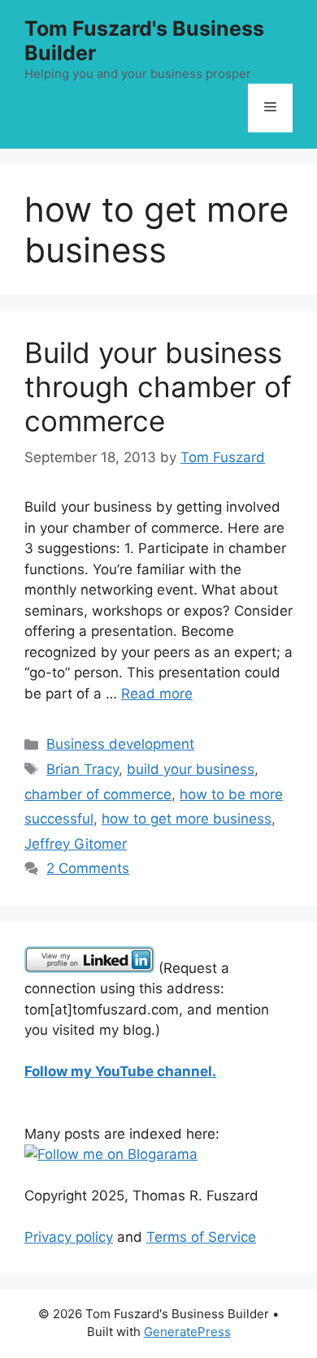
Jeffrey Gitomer (75, 844)
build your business (190, 769)
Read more (157, 693)
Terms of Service (201, 1237)
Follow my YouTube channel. (120, 1071)
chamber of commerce (98, 794)
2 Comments (87, 868)
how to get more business (186, 819)
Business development (120, 744)
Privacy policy (68, 1237)
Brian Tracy (82, 769)
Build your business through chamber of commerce (158, 386)
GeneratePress (187, 1331)
